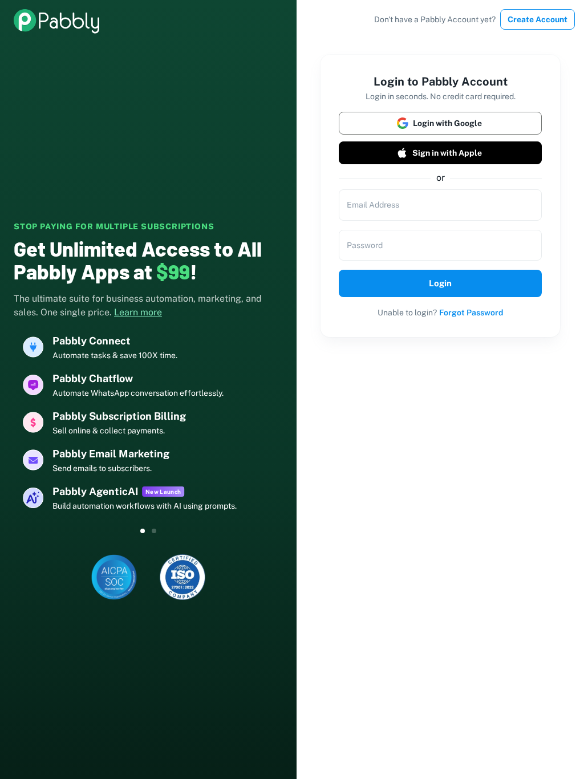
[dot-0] (142, 531)
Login (440, 283)
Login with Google (447, 123)
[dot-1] (154, 531)
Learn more (138, 312)
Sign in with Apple (447, 152)
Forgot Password (471, 312)
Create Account (537, 19)
